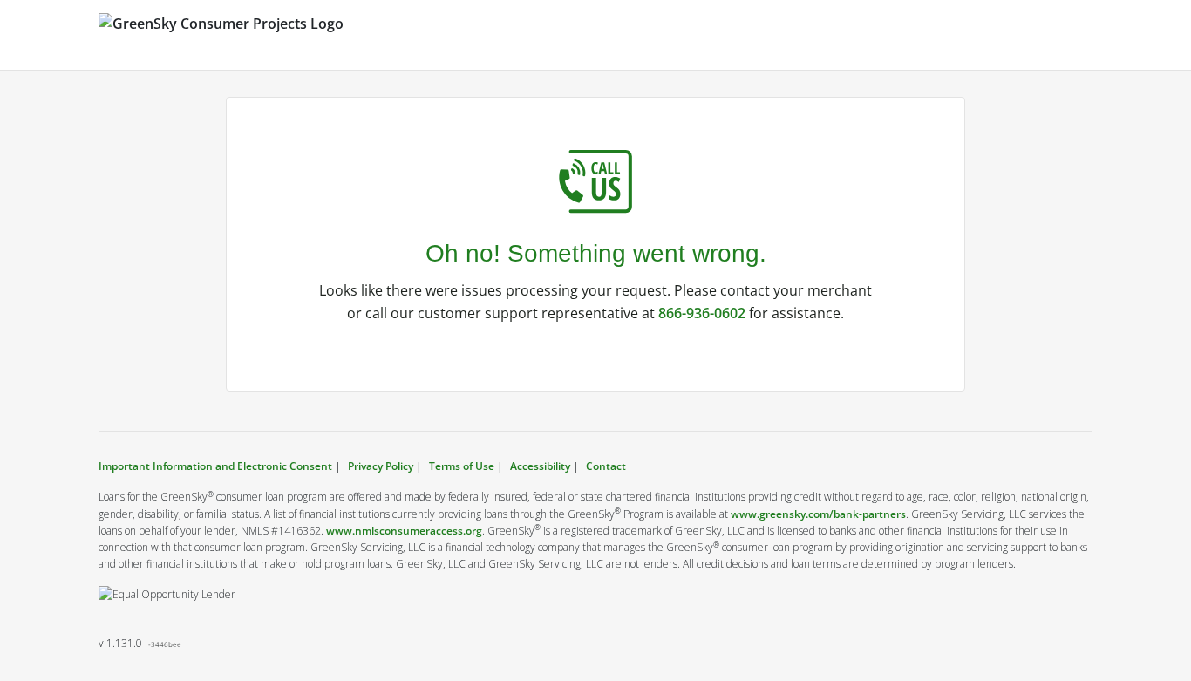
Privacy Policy (380, 466)
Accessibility (540, 466)
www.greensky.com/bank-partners (818, 514)
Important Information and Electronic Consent (217, 466)
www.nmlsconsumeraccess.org (404, 530)
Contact (606, 466)
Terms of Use (461, 466)
